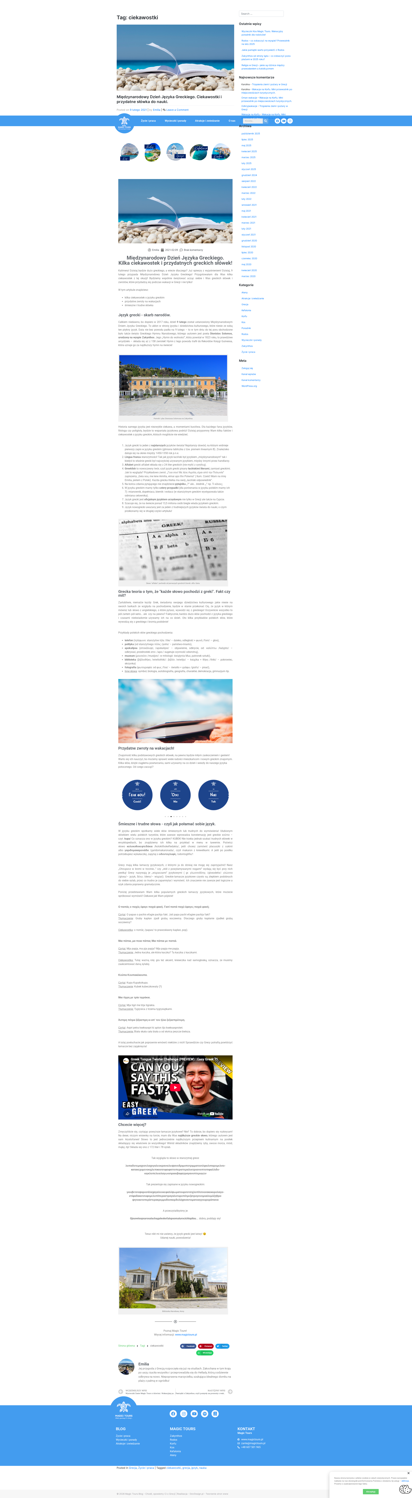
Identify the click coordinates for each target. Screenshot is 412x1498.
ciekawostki (173, 1467)
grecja (186, 1467)
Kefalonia (246, 310)
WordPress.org (249, 386)
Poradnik (246, 328)
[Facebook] (173, 1413)
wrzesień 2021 (249, 204)
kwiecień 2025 (249, 151)
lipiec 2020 (247, 252)
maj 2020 (246, 264)
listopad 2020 (249, 246)
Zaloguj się (247, 368)
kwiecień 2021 (249, 216)
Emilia (156, 109)
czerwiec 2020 (249, 258)
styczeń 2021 (249, 234)
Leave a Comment (177, 109)
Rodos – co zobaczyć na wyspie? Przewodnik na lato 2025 (266, 42)
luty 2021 (246, 228)
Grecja (133, 1467)
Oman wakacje (249, 97)
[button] (122, 151)
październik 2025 (251, 133)
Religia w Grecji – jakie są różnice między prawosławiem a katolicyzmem (263, 67)
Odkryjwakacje (249, 106)
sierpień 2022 (249, 181)
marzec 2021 (248, 222)
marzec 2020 (249, 276)
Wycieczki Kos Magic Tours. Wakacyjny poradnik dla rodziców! (262, 33)
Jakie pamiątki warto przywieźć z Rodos (263, 50)
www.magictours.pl (186, 1334)
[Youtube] (194, 1413)
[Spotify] (204, 1413)
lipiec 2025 (247, 139)
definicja (405, 1481)
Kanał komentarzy (251, 380)
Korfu (244, 316)
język (194, 1467)
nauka (202, 1467)
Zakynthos (247, 346)
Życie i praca (148, 120)
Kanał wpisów (249, 374)
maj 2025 (246, 145)
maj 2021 (246, 210)
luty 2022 (246, 199)
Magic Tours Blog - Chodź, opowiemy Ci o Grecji (150, 1494)
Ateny (245, 292)
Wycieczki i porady (175, 120)
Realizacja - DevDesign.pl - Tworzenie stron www (202, 1494)
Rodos (245, 334)
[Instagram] (183, 1413)
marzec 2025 (249, 157)
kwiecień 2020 (249, 270)
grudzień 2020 (249, 240)
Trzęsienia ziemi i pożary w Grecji (269, 84)
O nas (232, 120)
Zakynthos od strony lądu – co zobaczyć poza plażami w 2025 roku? (266, 57)
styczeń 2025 (249, 169)
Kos (243, 322)
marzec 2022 (248, 193)
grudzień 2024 (249, 175)
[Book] (215, 1413)
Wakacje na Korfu (250, 114)
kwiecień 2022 (249, 187)
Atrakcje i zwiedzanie (207, 120)
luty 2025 (247, 163)
